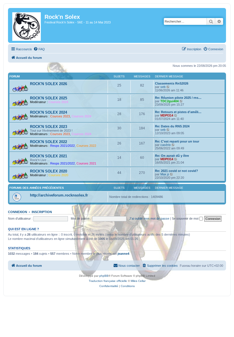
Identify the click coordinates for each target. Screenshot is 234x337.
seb (163, 87)
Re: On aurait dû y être (172, 155)
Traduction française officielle (108, 280)
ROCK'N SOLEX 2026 (48, 84)
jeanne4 (123, 253)
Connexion (17, 212)
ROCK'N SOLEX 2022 (48, 142)
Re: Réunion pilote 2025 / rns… (178, 97)
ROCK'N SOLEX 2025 (48, 98)
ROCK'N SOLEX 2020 (48, 171)
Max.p (164, 174)
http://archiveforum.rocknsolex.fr (59, 195)
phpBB (103, 275)
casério (165, 145)
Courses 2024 (58, 102)
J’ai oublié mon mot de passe (149, 218)
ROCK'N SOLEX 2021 (48, 156)
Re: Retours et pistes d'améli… (178, 112)
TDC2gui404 (169, 101)
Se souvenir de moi (185, 218)
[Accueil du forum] (27, 25)
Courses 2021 (86, 163)
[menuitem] (39, 49)
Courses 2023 (60, 116)
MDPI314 (166, 115)
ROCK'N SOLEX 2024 (48, 112)
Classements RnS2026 (171, 83)
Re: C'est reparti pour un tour (177, 141)
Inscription (42, 212)
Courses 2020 (58, 175)
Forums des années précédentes (36, 187)
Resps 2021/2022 (62, 145)
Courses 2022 (86, 145)
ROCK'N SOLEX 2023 (48, 127)
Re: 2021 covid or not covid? (176, 170)
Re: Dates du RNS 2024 (172, 126)
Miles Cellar (138, 280)
